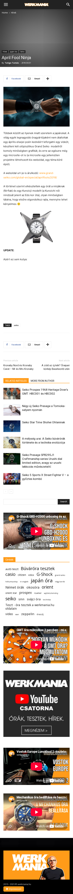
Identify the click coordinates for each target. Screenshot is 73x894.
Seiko (22, 51)
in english (24, 581)
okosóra (32, 587)
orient (47, 587)
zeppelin (27, 614)
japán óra (42, 580)
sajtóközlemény (51, 593)
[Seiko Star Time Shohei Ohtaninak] (11, 426)
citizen (22, 575)
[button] (5, 4)
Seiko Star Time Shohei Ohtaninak (43, 422)
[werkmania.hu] (36, 865)
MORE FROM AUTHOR (42, 380)
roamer (38, 593)
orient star (11, 593)
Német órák (14, 587)
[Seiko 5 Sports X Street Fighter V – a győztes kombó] (11, 479)
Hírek (13, 12)
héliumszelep (11, 581)
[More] (47, 78)
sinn (21, 599)
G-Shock (44, 574)
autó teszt (12, 569)
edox (31, 575)
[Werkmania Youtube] (36, 736)
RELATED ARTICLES (16, 380)
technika (47, 599)
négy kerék (60, 581)
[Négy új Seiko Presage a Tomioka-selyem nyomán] (11, 410)
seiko (16, 325)
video (9, 614)
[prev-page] (5, 491)
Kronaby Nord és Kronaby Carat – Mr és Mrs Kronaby (18, 367)
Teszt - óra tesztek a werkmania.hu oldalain (29, 606)
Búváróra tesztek (38, 568)
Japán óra (13, 51)
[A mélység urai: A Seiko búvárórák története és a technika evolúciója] (11, 442)
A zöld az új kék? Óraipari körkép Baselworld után (56, 367)
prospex (25, 592)
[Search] (68, 4)
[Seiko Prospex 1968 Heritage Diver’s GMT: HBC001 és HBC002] (11, 394)
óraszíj (40, 614)
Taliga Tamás (12, 62)
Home (5, 12)
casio (10, 574)
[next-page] (11, 491)
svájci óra (34, 599)
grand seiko (60, 575)
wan (17, 614)
